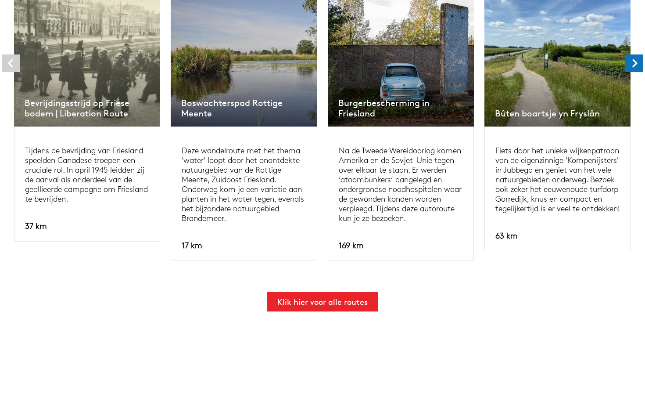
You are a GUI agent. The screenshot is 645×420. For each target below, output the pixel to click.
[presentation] (11, 63)
